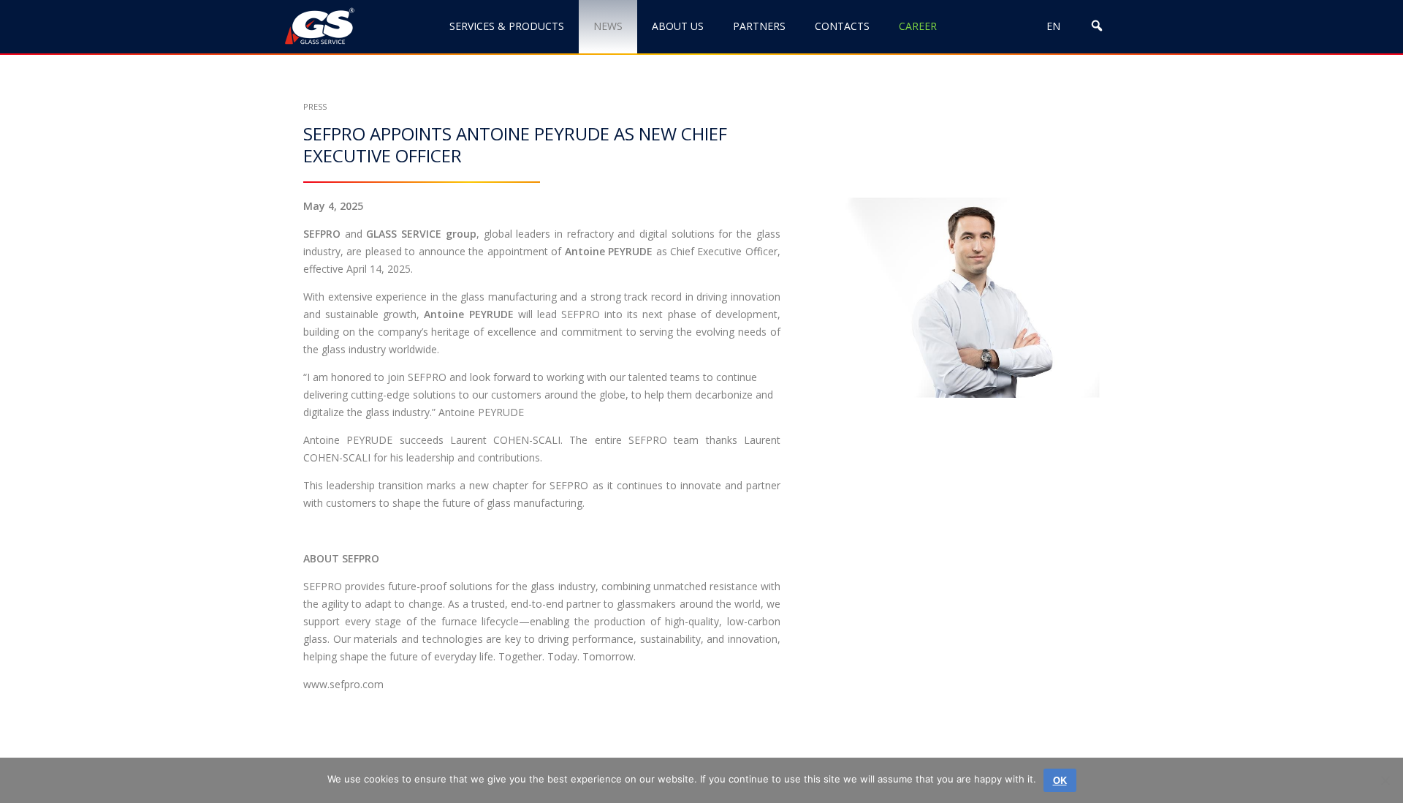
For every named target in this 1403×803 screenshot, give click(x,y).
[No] (1384, 780)
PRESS (315, 106)
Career (918, 26)
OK (1060, 780)
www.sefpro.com (343, 684)
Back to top (1317, 742)
